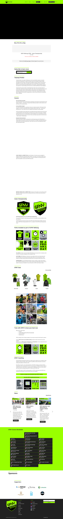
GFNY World (20, 508)
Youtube (33, 502)
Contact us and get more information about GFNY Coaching (31, 374)
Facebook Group (34, 503)
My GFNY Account (21, 503)
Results (19, 506)
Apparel (19, 509)
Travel (33, 1)
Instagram (33, 505)
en (55, 1)
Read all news (48, 395)
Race (29, 1)
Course (19, 505)
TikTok (33, 509)
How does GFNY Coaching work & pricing (31, 377)
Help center (45, 1)
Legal (19, 511)
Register (19, 502)
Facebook (33, 508)
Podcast (33, 506)
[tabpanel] (16, 281)
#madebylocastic (46, 517)
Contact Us (20, 514)
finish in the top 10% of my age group (28, 332)
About (26, 1)
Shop (41, 1)
